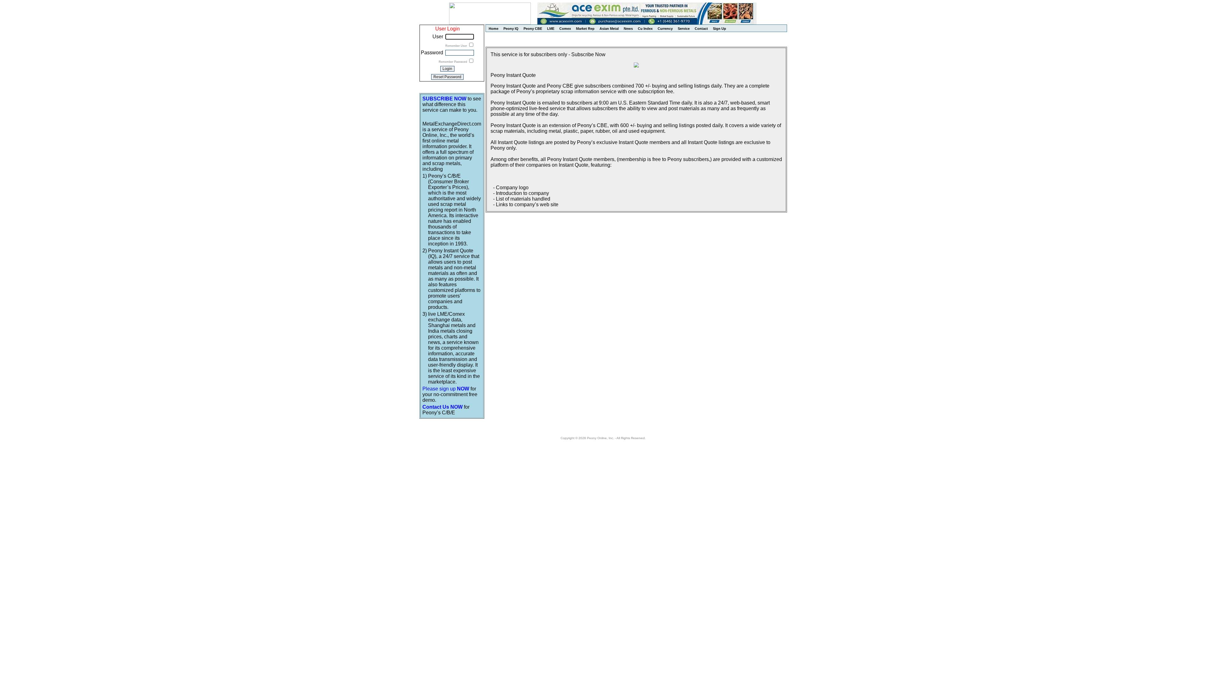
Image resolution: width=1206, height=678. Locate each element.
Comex (565, 28)
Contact (701, 28)
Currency (665, 28)
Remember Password (453, 61)
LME (550, 28)
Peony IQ (511, 28)
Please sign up (445, 388)
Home (493, 28)
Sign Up (719, 28)
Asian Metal (609, 28)
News (628, 28)
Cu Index (645, 28)
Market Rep (585, 28)
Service (684, 28)
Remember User (456, 45)
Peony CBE (533, 28)
